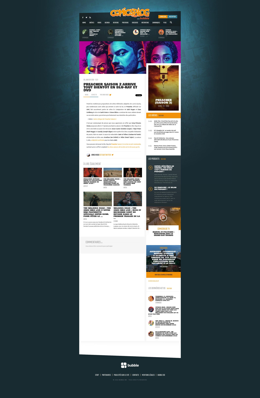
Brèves (91, 22)
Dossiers (135, 22)
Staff (97, 375)
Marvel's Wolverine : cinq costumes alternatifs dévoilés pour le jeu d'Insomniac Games (163, 139)
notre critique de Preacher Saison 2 (104, 119)
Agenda (107, 22)
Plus (164, 22)
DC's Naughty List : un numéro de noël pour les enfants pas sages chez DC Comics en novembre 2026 (163, 131)
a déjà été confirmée (97, 140)
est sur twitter (105, 155)
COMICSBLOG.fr (153, 281)
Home (84, 22)
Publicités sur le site (121, 375)
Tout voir (161, 115)
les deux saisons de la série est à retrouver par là (123, 147)
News (99, 22)
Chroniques (156, 22)
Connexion (163, 16)
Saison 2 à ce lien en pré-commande (126, 144)
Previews (125, 22)
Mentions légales (148, 375)
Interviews (145, 22)
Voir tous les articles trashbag (163, 274)
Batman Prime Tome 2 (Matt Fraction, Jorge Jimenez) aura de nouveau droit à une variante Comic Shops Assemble (162, 147)
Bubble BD (161, 375)
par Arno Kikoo (104, 94)
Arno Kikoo (95, 155)
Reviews (116, 22)
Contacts (135, 375)
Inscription (172, 16)
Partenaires (106, 375)
